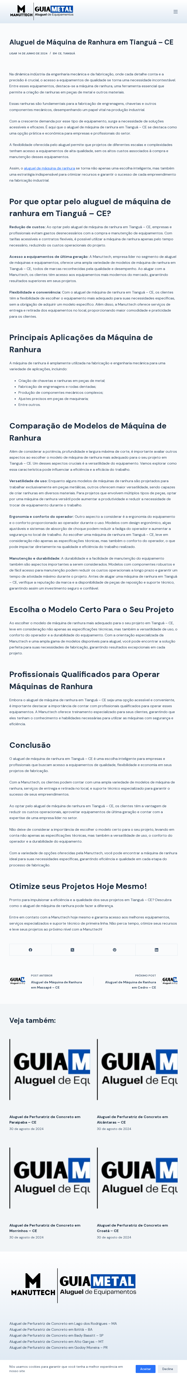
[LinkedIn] (157, 950)
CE (60, 53)
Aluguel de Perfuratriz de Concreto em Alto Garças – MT (56, 1341)
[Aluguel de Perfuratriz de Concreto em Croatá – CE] (137, 1178)
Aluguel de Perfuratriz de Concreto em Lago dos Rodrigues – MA (63, 1323)
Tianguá (69, 53)
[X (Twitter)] (73, 950)
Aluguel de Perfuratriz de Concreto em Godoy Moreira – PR (58, 1347)
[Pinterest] (115, 950)
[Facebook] (31, 950)
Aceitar (145, 1369)
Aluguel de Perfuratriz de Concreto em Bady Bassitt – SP (56, 1335)
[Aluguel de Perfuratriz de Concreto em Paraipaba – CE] (49, 1070)
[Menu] (176, 12)
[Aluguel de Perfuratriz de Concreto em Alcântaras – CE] (137, 1070)
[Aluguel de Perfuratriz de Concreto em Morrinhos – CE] (49, 1178)
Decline (167, 1369)
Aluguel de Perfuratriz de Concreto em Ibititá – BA (51, 1329)
